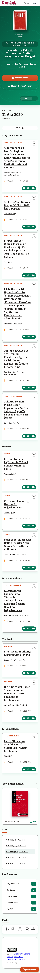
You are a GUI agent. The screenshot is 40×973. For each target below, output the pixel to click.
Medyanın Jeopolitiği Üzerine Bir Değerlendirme (17, 504)
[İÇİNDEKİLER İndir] (33, 896)
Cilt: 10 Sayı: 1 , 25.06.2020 (16, 857)
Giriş (34, 3)
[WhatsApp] (13, 929)
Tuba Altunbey (9, 615)
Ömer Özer (17, 324)
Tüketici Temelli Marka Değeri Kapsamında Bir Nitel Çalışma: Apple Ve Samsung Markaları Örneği (17, 410)
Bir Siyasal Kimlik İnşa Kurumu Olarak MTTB (17, 653)
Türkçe (26, 3)
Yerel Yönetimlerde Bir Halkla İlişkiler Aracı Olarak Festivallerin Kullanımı (17, 544)
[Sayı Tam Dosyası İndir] (33, 884)
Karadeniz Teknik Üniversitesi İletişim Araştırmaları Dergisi (20, 53)
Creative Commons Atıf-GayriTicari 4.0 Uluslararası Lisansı (18, 957)
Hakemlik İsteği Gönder (21, 86)
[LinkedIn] (27, 929)
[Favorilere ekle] (34, 143)
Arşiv (4, 829)
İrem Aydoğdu (18, 372)
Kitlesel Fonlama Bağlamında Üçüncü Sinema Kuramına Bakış (16, 464)
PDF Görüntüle (29, 188)
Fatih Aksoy (17, 423)
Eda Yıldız (7, 756)
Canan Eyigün (9, 513)
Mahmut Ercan (9, 705)
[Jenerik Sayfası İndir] (33, 903)
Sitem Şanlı (8, 324)
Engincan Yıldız (9, 374)
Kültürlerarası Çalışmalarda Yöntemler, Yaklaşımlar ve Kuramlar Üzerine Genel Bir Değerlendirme (14, 600)
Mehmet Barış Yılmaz (11, 175)
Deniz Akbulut (9, 555)
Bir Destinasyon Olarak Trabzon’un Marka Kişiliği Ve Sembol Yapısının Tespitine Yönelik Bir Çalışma (16, 249)
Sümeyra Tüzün (9, 660)
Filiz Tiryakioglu (22, 705)
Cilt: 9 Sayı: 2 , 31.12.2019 (15, 863)
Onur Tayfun (8, 262)
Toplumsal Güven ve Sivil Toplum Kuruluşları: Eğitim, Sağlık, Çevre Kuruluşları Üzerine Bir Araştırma (16, 359)
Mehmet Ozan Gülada (11, 173)
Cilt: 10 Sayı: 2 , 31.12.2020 (17, 852)
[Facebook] (7, 929)
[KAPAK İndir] (33, 909)
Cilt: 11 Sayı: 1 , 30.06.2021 (16, 846)
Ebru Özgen (8, 372)
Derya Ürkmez (21, 555)
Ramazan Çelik (9, 474)
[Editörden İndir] (33, 890)
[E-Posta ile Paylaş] (33, 929)
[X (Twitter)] (20, 929)
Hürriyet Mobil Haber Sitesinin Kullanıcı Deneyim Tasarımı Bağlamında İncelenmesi (17, 693)
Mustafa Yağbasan (21, 615)
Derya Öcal (8, 423)
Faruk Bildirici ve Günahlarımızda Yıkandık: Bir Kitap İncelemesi (15, 746)
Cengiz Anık (21, 660)
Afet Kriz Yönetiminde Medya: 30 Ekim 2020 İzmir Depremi (17, 205)
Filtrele (21, 128)
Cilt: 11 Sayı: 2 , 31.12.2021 (15, 840)
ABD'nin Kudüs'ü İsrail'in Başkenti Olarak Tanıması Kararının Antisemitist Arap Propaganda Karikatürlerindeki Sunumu (17, 158)
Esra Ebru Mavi (9, 214)
